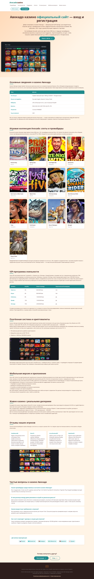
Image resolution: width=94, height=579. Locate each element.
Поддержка (29, 5)
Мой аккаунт (15, 9)
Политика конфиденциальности (41, 576)
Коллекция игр (21, 5)
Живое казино (62, 5)
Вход (53, 558)
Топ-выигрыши (42, 5)
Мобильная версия (52, 5)
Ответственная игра (56, 576)
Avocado (16, 2)
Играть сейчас (46, 38)
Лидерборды (13, 5)
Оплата (35, 5)
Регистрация (25, 9)
